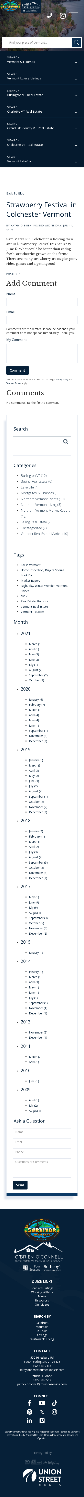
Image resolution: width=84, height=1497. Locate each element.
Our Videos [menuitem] (42, 1304)
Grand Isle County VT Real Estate (30, 128)
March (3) (35, 765)
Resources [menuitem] (42, 1300)
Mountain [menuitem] (42, 1327)
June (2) (34, 659)
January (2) (36, 831)
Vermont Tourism (32, 612)
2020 (26, 689)
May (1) (34, 897)
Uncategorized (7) (34, 528)
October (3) (36, 680)
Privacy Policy (62, 379)
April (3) (34, 770)
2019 (26, 749)
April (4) (34, 715)
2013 (26, 1022)
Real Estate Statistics (34, 601)
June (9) (34, 902)
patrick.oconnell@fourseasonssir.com (42, 1384)
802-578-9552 (42, 1380)
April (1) (34, 649)
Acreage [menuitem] (42, 1335)
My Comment (16, 339)
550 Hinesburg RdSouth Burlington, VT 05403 (42, 1360)
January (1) (36, 760)
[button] (76, 42)
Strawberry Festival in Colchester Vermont (41, 209)
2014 (26, 961)
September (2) (38, 675)
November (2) (38, 807)
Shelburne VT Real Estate (25, 144)
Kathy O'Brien (21, 225)
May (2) (34, 776)
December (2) (38, 933)
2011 (26, 1046)
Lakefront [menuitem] (42, 1323)
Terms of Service (13, 383)
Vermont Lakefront (20, 161)
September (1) (38, 731)
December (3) (38, 741)
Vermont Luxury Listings (24, 78)
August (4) (35, 791)
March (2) (35, 1057)
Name (10, 294)
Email (10, 312)
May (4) (34, 720)
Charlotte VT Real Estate (24, 111)
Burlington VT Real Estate (25, 95)
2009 (26, 1089)
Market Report (30, 580)
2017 (26, 886)
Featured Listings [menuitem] (42, 1288)
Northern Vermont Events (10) (43, 499)
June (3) (34, 781)
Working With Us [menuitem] (42, 1292)
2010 (26, 1070)
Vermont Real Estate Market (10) (44, 533)
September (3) (38, 862)
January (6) (36, 699)
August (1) (35, 1111)
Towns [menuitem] (42, 1296)
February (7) (37, 705)
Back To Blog (15, 193)
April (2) (34, 847)
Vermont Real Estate (34, 606)
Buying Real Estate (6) (36, 481)
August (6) (35, 913)
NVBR (25, 596)
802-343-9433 (50, 16)
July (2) (33, 786)
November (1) (38, 1008)
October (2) (36, 802)
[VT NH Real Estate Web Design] (42, 1477)
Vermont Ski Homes (21, 62)
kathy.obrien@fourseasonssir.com (42, 1370)
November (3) (38, 736)
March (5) (35, 644)
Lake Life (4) (30, 487)
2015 (26, 942)
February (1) (37, 836)
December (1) (38, 878)
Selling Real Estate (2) (36, 522)
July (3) (33, 852)
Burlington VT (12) (34, 475)
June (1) (34, 725)
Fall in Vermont (31, 565)
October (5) (36, 923)
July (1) (33, 665)
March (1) (35, 710)
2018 (26, 820)
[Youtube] (42, 1403)
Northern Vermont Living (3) (41, 504)
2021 (26, 633)
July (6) (33, 907)
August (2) (35, 670)
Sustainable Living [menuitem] (42, 1339)
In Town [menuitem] (42, 1331)
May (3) (34, 654)
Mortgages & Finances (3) (40, 493)
